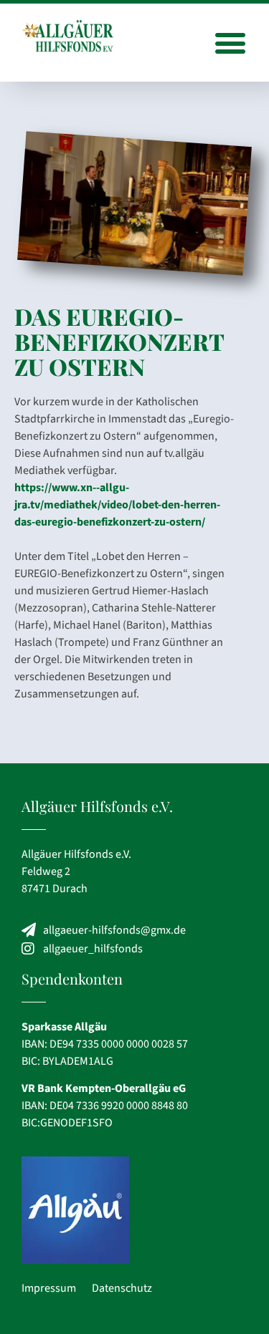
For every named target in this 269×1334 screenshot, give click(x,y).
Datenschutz (122, 1288)
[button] (230, 42)
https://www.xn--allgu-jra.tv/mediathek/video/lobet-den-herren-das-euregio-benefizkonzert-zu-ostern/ (117, 505)
